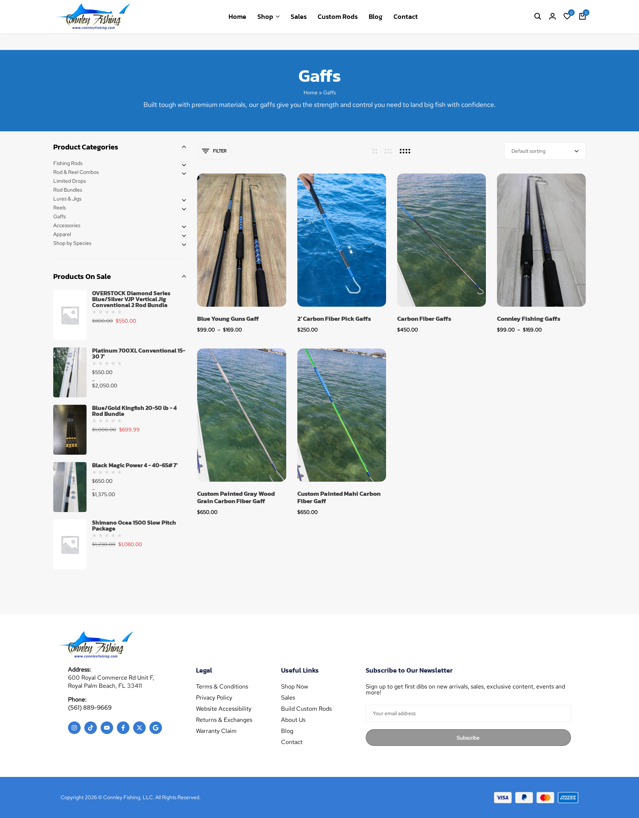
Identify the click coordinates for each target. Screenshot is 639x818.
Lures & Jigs (67, 198)
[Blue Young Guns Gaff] (241, 240)
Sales (299, 16)
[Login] (552, 16)
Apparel (62, 234)
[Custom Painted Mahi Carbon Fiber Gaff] (341, 415)
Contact (405, 16)
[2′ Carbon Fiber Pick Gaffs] (341, 240)
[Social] (74, 727)
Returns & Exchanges (224, 720)
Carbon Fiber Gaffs (424, 318)
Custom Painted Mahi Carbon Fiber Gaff (339, 497)
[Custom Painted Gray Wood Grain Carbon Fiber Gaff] (241, 415)
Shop (265, 16)
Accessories (66, 225)
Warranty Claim (216, 731)
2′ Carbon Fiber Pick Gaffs (334, 318)
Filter (220, 151)
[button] (567, 16)
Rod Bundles (67, 189)
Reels (59, 207)
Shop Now (294, 687)
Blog (375, 16)
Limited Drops (69, 181)
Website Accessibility (223, 709)
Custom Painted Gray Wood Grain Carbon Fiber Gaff (236, 497)
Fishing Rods (67, 163)
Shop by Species (72, 243)
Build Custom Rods (306, 709)
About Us (293, 720)
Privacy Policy (214, 698)
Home (237, 16)
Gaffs (59, 216)
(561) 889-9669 (90, 707)
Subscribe (468, 737)
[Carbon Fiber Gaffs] (441, 240)
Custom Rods (338, 16)
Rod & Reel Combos (76, 172)
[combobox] (545, 150)
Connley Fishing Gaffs (528, 318)
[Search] (537, 16)
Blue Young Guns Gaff (228, 318)
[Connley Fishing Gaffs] (541, 240)
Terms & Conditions (222, 687)
